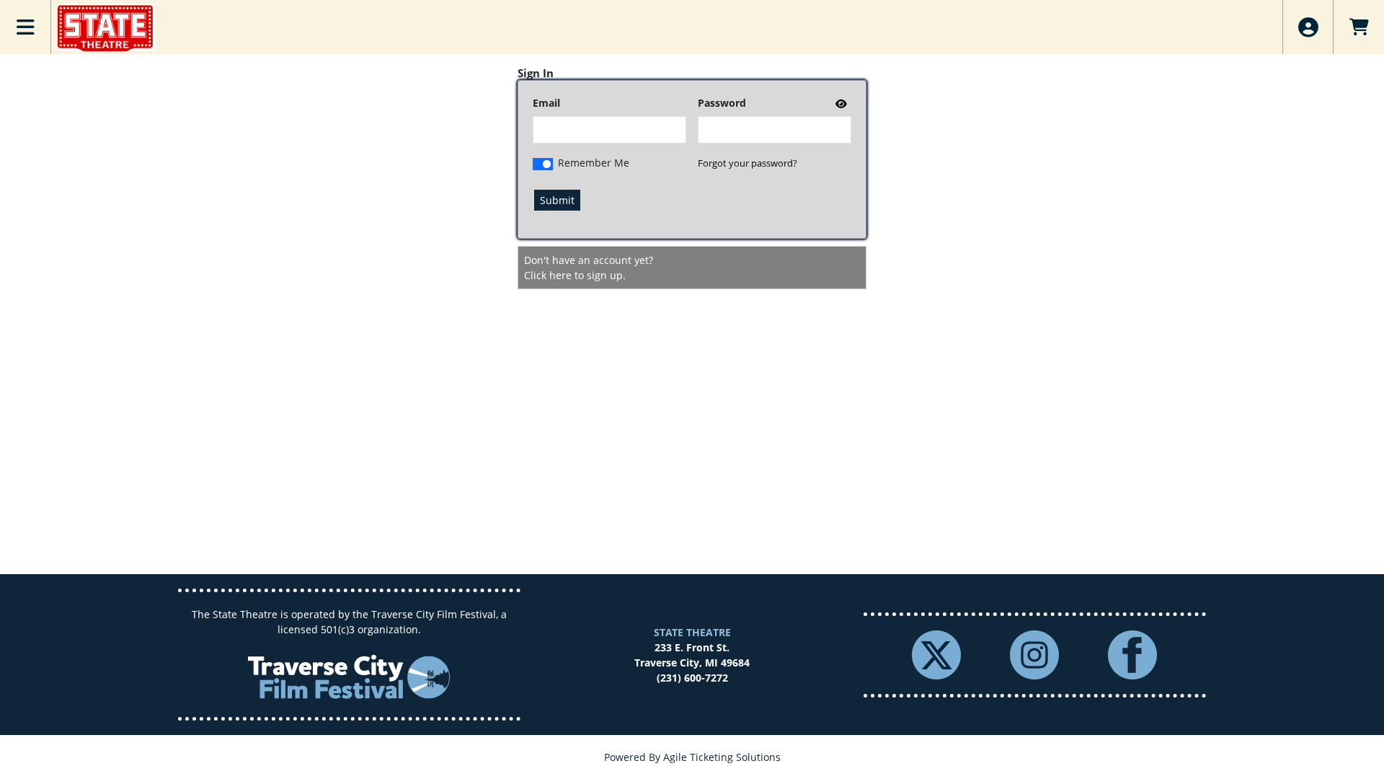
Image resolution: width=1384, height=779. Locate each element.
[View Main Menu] (25, 27)
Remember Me (593, 163)
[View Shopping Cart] (1358, 27)
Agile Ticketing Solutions (722, 757)
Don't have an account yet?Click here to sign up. (588, 267)
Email (546, 103)
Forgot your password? (747, 163)
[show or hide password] (839, 103)
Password (722, 103)
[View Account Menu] (1308, 27)
